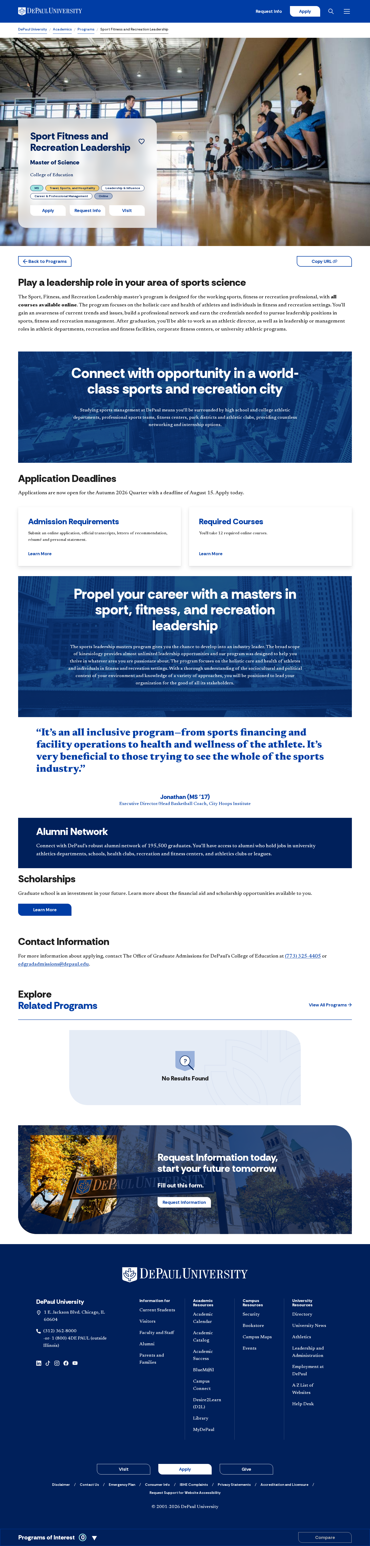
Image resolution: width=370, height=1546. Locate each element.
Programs (86, 29)
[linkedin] (38, 1362)
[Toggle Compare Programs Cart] (185, 1537)
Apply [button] (48, 210)
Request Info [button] (88, 210)
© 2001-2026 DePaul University (185, 1507)
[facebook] (65, 1362)
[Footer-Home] (185, 1275)
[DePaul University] (57, 11)
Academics (62, 29)
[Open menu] (348, 11)
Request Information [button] (184, 1202)
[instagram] (56, 1362)
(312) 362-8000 (60, 1331)
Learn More (45, 910)
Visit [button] (127, 210)
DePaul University (32, 29)
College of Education (51, 175)
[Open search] (332, 11)
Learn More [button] (40, 553)
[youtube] (75, 1362)
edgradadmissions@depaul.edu (53, 964)
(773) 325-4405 (303, 956)
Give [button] (246, 1469)
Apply (305, 11)
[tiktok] (47, 1362)
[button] (44, 261)
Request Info (269, 11)
